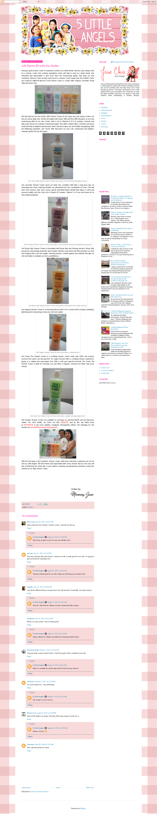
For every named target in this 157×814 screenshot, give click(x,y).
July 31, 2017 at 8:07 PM (44, 522)
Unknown (30, 681)
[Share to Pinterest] (47, 504)
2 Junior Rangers (107, 370)
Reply (29, 528)
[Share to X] (43, 504)
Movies (103, 121)
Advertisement (106, 110)
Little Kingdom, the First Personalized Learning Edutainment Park (119, 345)
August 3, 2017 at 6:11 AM (57, 634)
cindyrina (30, 618)
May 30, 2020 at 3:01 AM (44, 744)
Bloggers (31, 507)
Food (103, 118)
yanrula (30, 553)
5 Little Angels (38, 537)
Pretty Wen (105, 373)
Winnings (104, 127)
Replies (32, 533)
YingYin (30, 587)
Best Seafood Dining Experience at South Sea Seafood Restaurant (120, 263)
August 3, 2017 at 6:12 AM (57, 696)
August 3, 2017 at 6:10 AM (57, 571)
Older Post (90, 788)
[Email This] (38, 504)
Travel (103, 124)
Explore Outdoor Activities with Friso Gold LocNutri (122, 213)
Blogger (83, 808)
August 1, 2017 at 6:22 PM (49, 650)
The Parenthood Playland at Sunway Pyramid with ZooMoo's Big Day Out (121, 279)
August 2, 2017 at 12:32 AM (45, 681)
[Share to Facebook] (45, 504)
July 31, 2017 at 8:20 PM (43, 553)
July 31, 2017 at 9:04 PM (43, 587)
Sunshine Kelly (33, 650)
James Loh (105, 368)
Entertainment (106, 116)
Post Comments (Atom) (40, 791)
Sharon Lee (31, 713)
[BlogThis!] (40, 504)
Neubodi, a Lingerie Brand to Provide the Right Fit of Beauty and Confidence (122, 198)
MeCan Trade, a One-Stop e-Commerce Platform (121, 245)
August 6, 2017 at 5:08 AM (46, 713)
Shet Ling (31, 522)
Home (58, 788)
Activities (104, 107)
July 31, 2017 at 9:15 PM (44, 618)
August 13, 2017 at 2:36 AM (57, 728)
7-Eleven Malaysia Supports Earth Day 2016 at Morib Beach (122, 312)
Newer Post (26, 788)
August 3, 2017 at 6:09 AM (57, 537)
